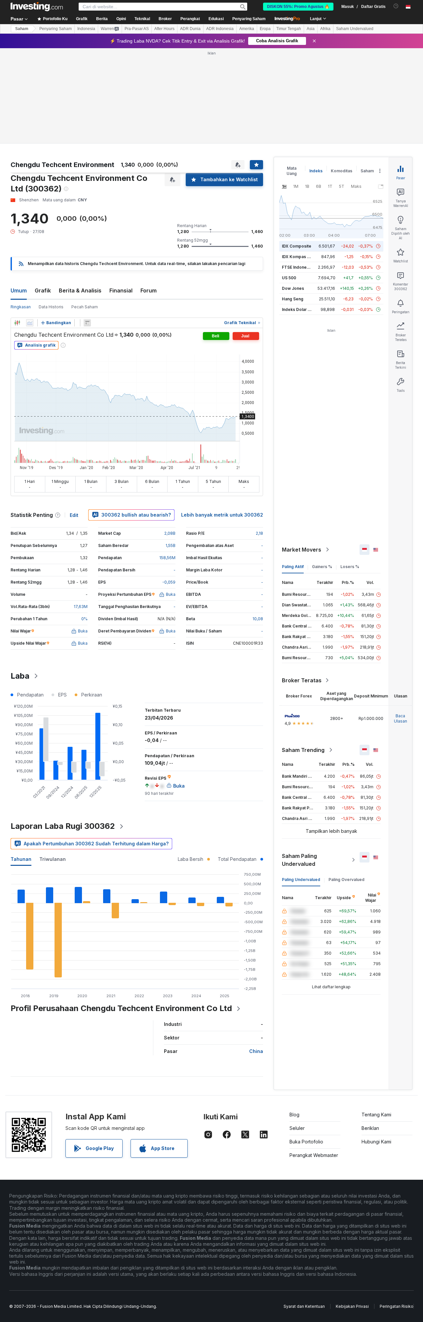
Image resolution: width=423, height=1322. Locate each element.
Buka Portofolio (306, 1141)
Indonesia (86, 28)
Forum (148, 290)
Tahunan (21, 859)
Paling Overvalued (346, 879)
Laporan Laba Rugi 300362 (63, 826)
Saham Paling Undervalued (299, 860)
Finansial (121, 290)
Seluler (297, 1128)
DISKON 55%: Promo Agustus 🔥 (298, 6)
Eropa (265, 28)
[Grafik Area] (29, 322)
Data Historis (51, 306)
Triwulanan (52, 859)
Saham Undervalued (354, 28)
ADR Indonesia (220, 28)
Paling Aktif (293, 566)
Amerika (246, 28)
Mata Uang (292, 171)
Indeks (316, 170)
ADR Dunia (190, 28)
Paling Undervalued (301, 879)
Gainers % (322, 566)
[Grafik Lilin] (17, 322)
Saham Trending (303, 750)
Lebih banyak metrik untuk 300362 (222, 515)
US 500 (289, 277)
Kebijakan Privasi (352, 1306)
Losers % (349, 566)
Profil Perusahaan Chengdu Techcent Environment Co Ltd (121, 1008)
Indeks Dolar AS (297, 309)
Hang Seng (292, 298)
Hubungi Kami (376, 1141)
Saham (21, 28)
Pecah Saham (84, 306)
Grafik (43, 290)
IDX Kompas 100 (298, 256)
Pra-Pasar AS (137, 28)
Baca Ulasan (400, 718)
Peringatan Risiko (396, 1306)
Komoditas (341, 170)
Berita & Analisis (80, 290)
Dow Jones (293, 288)
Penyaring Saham (249, 19)
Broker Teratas (302, 680)
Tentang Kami (376, 1114)
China (256, 1051)
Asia (311, 28)
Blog (294, 1114)
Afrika (325, 28)
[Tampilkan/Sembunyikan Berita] (87, 322)
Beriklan (370, 1128)
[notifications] (396, 6)
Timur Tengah (288, 28)
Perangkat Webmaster (313, 1155)
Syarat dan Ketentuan (304, 1306)
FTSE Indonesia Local (303, 267)
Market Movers (301, 549)
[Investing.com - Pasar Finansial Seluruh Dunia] (37, 6)
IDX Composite (296, 246)
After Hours (164, 28)
